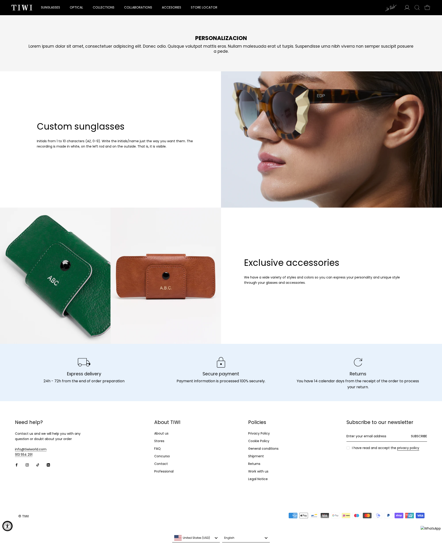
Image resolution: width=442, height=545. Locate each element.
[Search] (417, 7)
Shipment (256, 456)
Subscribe (419, 436)
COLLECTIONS (103, 7)
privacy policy (408, 448)
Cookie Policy (258, 441)
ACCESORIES (171, 7)
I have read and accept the (385, 448)
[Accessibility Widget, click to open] (7, 526)
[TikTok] (37, 464)
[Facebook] (16, 464)
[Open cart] (427, 7)
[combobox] (196, 537)
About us (161, 433)
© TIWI (23, 516)
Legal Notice (258, 479)
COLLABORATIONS (138, 7)
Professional (164, 471)
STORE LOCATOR (204, 7)
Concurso (162, 456)
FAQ (157, 448)
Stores (159, 441)
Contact (161, 463)
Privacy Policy (259, 433)
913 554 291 (23, 454)
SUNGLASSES (50, 7)
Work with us (258, 471)
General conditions (263, 448)
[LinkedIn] (48, 464)
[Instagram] (27, 464)
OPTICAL (76, 7)
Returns (254, 463)
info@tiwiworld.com (31, 449)
